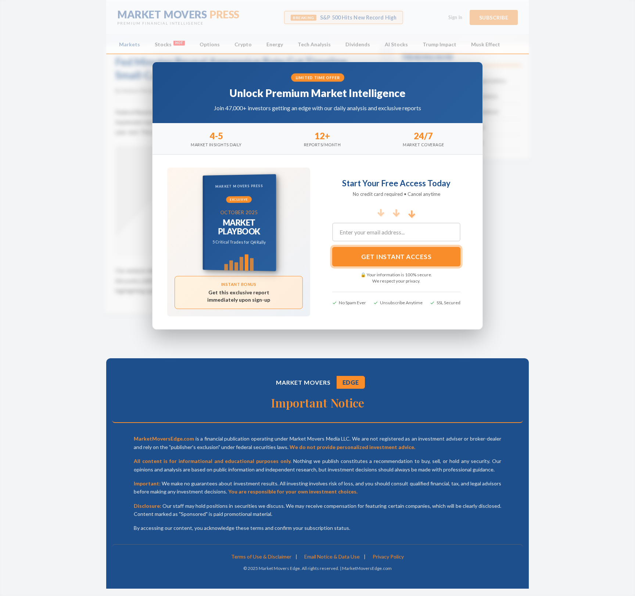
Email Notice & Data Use (332, 556)
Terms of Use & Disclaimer (261, 556)
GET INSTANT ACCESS (396, 257)
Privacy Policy (388, 556)
